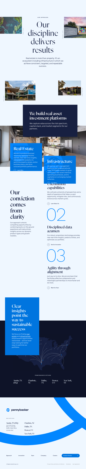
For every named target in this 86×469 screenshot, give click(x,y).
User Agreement (76, 464)
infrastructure (25, 336)
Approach (9, 455)
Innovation (21, 455)
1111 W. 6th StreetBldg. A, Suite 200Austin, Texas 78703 (11, 427)
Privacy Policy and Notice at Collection (55, 464)
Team (32, 455)
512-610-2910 (9, 430)
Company (43, 455)
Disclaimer (68, 464)
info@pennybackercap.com (12, 464)
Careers (55, 455)
